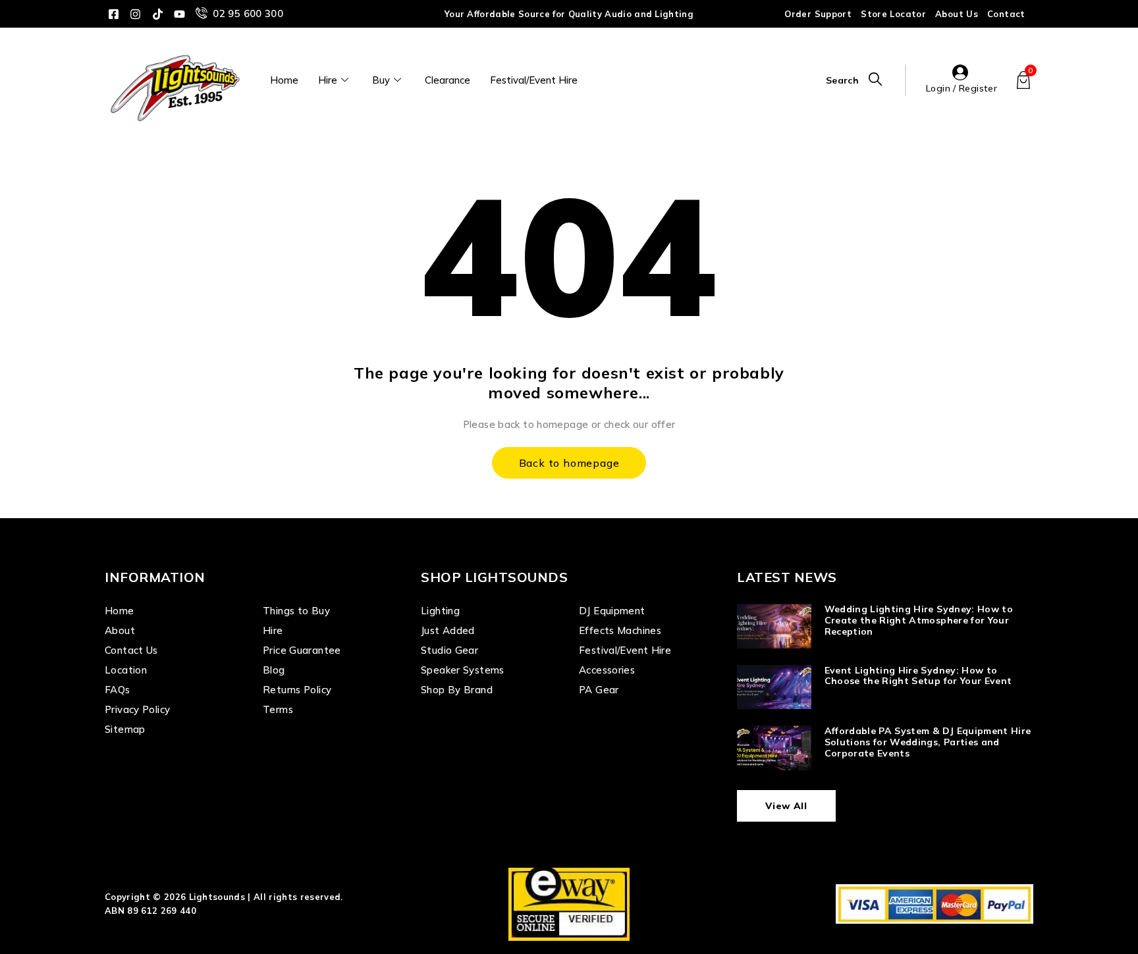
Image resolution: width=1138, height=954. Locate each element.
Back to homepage (569, 462)
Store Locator (893, 14)
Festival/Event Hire (534, 80)
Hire (327, 80)
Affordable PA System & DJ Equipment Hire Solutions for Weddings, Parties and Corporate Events (928, 742)
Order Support (818, 14)
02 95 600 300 (248, 13)
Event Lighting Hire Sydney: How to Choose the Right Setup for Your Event (918, 675)
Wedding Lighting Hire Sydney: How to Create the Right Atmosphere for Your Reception (919, 620)
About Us (956, 14)
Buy (381, 80)
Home (284, 80)
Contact (1006, 14)
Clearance (447, 80)
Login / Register (961, 88)
